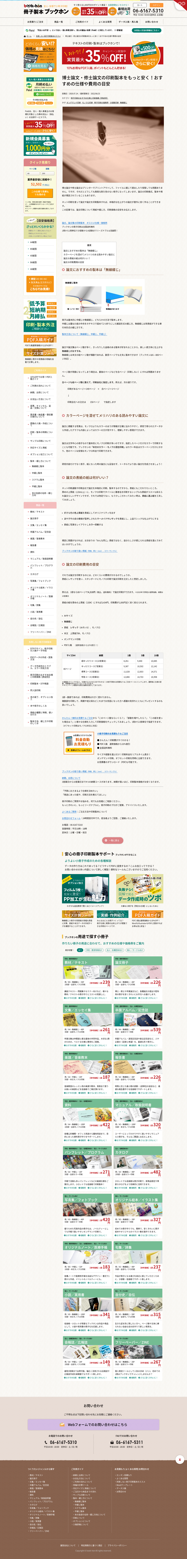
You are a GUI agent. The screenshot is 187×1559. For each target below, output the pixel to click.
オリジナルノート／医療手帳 (41, 597)
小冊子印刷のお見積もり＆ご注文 (112, 734)
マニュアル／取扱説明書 (41, 559)
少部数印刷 (114, 103)
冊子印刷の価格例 (101, 103)
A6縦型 (33, 269)
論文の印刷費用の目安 (74, 262)
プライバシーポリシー (117, 1545)
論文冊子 (34, 518)
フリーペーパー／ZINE (40, 632)
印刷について (79, 1518)
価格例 (83, 998)
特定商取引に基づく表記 (91, 1545)
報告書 (33, 545)
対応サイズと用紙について (84, 1488)
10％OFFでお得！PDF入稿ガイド (41, 378)
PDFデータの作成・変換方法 (41, 658)
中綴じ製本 (37, 473)
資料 (32, 552)
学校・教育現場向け (71, 959)
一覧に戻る (114, 840)
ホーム (29, 36)
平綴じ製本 (37, 486)
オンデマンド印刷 (74, 103)
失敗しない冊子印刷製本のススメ (48, 36)
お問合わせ (121, 1492)
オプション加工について (41, 454)
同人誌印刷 (35, 690)
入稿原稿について (80, 1524)
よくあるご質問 (69, 812)
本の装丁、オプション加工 (41, 698)
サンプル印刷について (40, 441)
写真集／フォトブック (40, 581)
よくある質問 (122, 1478)
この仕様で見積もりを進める (40, 193)
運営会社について (68, 1545)
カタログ (34, 574)
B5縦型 (33, 249)
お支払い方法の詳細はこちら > (146, 30)
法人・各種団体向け (121, 1148)
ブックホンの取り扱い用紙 (90, 551)
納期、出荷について (39, 392)
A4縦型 (33, 242)
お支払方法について (81, 1478)
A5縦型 (33, 256)
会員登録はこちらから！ (118, 5)
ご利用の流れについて (40, 386)
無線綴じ (123, 103)
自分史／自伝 (36, 619)
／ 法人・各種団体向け (135, 1006)
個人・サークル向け (71, 1196)
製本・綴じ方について (40, 461)
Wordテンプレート (124, 1485)
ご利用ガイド (40, 370)
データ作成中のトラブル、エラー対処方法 (40, 667)
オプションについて (81, 1521)
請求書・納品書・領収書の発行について (41, 416)
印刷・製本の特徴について (41, 433)
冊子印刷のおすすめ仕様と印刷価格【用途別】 (41, 676)
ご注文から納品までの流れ (84, 1492)
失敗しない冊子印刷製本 (40, 642)
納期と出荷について (81, 1475)
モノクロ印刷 (87, 103)
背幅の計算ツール (80, 1485)
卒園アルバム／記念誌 (40, 532)
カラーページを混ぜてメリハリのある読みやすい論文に (89, 255)
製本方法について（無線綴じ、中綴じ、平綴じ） (84, 334)
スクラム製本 (38, 480)
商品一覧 (40, 505)
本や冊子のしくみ (38, 706)
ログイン (156, 5)
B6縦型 (33, 262)
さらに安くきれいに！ (98, 998)
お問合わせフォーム (71, 818)
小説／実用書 (36, 612)
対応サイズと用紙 (38, 448)
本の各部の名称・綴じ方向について (90, 1515)
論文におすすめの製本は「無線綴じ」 (81, 251)
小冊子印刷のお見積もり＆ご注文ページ (120, 682)
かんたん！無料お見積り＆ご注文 (77, 718)
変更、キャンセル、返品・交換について (40, 407)
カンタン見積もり (124, 1475)
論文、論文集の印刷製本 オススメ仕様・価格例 (84, 223)
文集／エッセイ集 (38, 525)
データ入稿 (121, 1488)
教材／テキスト (37, 512)
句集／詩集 (35, 605)
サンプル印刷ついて (81, 1495)
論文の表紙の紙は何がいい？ (77, 258)
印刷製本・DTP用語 (39, 684)
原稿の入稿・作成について (41, 424)
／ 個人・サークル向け (99, 1148)
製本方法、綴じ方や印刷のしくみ (41, 722)
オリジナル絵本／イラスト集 (41, 589)
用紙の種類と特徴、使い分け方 (41, 714)
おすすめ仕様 (71, 998)
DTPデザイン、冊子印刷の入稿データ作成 (41, 650)
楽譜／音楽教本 (37, 539)
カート (140, 5)
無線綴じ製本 (38, 466)
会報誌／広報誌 (37, 625)
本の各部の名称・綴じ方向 (42, 494)
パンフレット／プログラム (41, 566)
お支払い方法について (40, 399)
